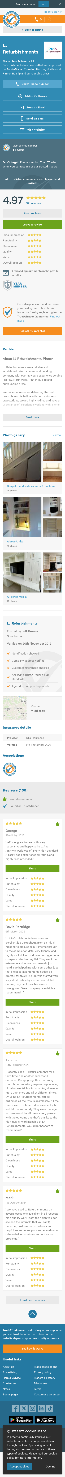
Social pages (11, 1394)
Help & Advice (12, 1378)
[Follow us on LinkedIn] (41, 1408)
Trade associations (45, 1367)
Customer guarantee (47, 1394)
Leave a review (33, 224)
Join (42, 4)
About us (8, 1367)
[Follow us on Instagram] (32, 1408)
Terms (38, 1389)
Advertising (10, 1372)
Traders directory (44, 1378)
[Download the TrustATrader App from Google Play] (21, 1419)
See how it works (32, 1348)
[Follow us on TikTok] (50, 1408)
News (6, 1389)
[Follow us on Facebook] (15, 1408)
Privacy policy (42, 1372)
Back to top (32, 1314)
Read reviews (32, 213)
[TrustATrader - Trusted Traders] (11, 17)
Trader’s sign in (53, 11)
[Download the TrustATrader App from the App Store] (45, 1419)
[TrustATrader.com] (10, 769)
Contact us (9, 1383)
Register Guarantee (32, 331)
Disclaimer (40, 1383)
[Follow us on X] (24, 1408)
